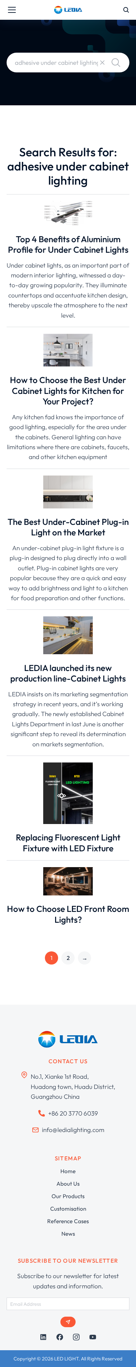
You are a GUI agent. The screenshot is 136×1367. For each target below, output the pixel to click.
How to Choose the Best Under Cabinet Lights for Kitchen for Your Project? (68, 390)
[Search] (116, 62)
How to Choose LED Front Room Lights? (68, 914)
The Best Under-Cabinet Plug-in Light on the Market (68, 527)
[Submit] (68, 1322)
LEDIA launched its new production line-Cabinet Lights (68, 673)
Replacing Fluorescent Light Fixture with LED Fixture (68, 843)
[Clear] (102, 62)
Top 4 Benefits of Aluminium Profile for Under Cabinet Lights (68, 244)
